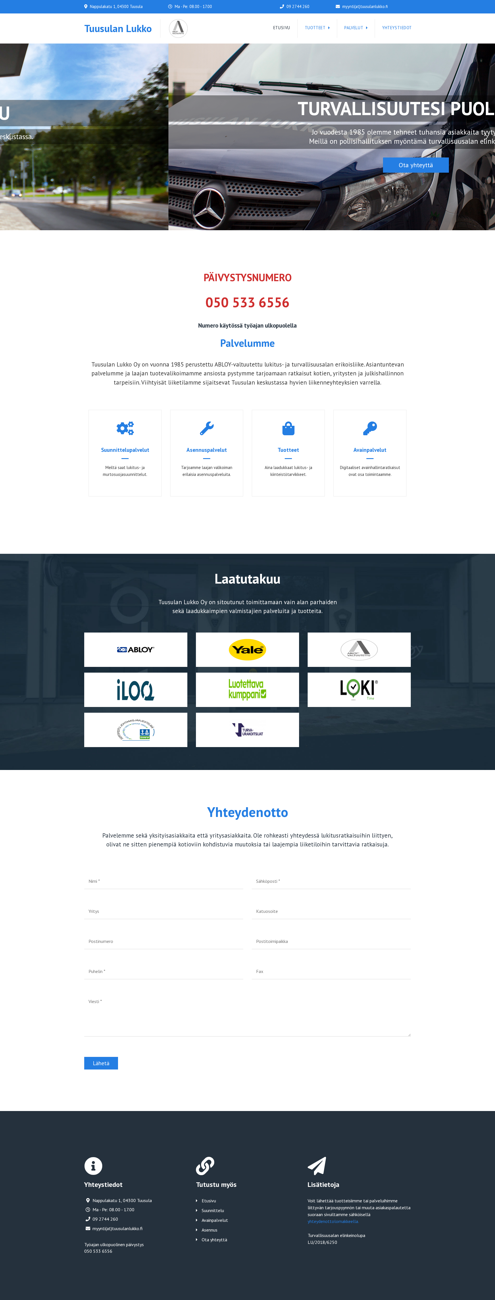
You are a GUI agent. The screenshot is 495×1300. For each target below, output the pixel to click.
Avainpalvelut (215, 1220)
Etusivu (209, 1201)
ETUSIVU (281, 27)
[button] (8, 136)
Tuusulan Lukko (118, 28)
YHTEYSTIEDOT (397, 27)
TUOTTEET (315, 27)
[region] (247, 137)
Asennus (209, 1230)
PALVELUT (353, 27)
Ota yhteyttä (214, 1239)
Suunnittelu (213, 1210)
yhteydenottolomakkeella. (333, 1221)
